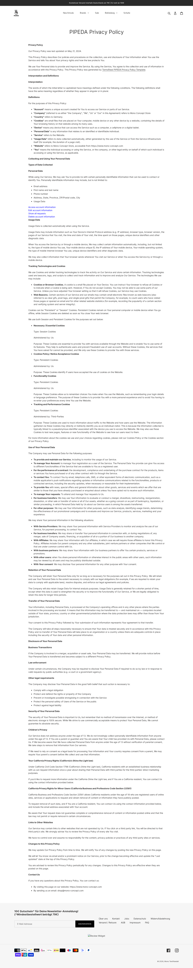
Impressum (135, 922)
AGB (123, 922)
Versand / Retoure (107, 922)
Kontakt (116, 918)
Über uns (103, 918)
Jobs (126, 918)
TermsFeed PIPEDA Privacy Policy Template (123, 69)
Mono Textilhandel (171, 961)
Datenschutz (140, 918)
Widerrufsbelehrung (160, 918)
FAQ (147, 922)
